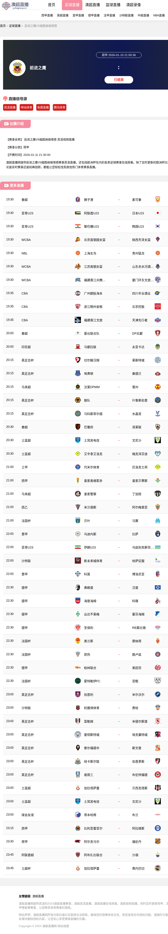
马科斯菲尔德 (93, 414)
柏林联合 (90, 668)
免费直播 (43, 107)
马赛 (135, 521)
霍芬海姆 (138, 614)
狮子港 (88, 199)
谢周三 (88, 775)
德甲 (25, 587)
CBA (25, 293)
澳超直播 (92, 5)
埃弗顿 (88, 373)
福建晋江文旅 (93, 320)
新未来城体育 (93, 561)
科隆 (135, 601)
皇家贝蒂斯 (140, 480)
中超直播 (143, 15)
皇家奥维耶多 (93, 480)
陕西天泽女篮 (141, 240)
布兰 (135, 815)
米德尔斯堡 (140, 721)
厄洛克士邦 (140, 467)
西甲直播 (47, 15)
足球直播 (72, 5)
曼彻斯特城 (91, 734)
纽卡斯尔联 (91, 761)
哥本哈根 (90, 815)
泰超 (25, 199)
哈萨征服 (138, 561)
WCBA (26, 240)
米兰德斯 (90, 507)
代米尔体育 (91, 467)
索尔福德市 (91, 748)
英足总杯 (28, 360)
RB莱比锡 (139, 627)
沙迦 (135, 855)
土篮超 (26, 440)
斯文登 (136, 748)
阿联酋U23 (91, 213)
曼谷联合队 (91, 333)
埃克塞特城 (140, 734)
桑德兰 (136, 373)
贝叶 (87, 521)
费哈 (135, 708)
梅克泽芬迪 (140, 454)
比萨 (135, 534)
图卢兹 (136, 654)
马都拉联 (90, 347)
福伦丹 (136, 841)
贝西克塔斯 (140, 788)
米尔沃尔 (138, 694)
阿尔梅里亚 (140, 507)
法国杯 (26, 521)
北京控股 (138, 306)
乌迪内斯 (90, 534)
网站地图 (63, 926)
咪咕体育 (26, 107)
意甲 (25, 534)
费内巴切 (138, 868)
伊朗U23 (90, 547)
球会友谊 (28, 815)
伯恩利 (88, 694)
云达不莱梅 (91, 614)
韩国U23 (138, 226)
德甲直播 (94, 15)
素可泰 (136, 199)
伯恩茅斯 (138, 761)
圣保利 (88, 627)
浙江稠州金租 (93, 306)
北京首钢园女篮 (95, 240)
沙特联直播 (126, 15)
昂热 (87, 654)
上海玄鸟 (90, 253)
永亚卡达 (138, 347)
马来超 (26, 387)
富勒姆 (88, 721)
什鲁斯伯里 (140, 400)
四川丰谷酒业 (141, 293)
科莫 (87, 574)
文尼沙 (136, 440)
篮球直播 (113, 5)
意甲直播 (78, 15)
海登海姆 (90, 601)
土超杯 (26, 868)
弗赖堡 (88, 587)
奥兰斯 (88, 641)
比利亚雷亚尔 (93, 828)
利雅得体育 (91, 708)
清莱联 (136, 427)
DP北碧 (137, 333)
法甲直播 (109, 15)
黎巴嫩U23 (91, 226)
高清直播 (10, 107)
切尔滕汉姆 (91, 360)
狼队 (87, 400)
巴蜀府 (88, 427)
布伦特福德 (140, 775)
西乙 (25, 507)
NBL (24, 253)
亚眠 (135, 681)
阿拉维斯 (138, 828)
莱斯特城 (138, 360)
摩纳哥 (136, 641)
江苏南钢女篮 (93, 266)
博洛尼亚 (138, 574)
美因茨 (136, 668)
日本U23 (138, 213)
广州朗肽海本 (93, 293)
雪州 (135, 387)
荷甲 (26, 147)
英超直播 (62, 15)
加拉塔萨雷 (91, 788)
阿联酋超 (28, 855)
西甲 (25, 480)
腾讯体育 (59, 107)
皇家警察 (90, 494)
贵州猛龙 (138, 253)
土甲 (25, 467)
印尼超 (26, 347)
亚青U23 (27, 213)
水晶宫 (136, 414)
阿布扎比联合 (93, 855)
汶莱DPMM (92, 387)
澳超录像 (133, 5)
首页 (51, 5)
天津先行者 (140, 320)
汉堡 (135, 587)
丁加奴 (136, 494)
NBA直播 (159, 15)
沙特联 (26, 561)
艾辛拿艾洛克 (93, 454)
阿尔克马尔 (91, 841)
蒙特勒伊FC (92, 681)
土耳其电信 (91, 440)
